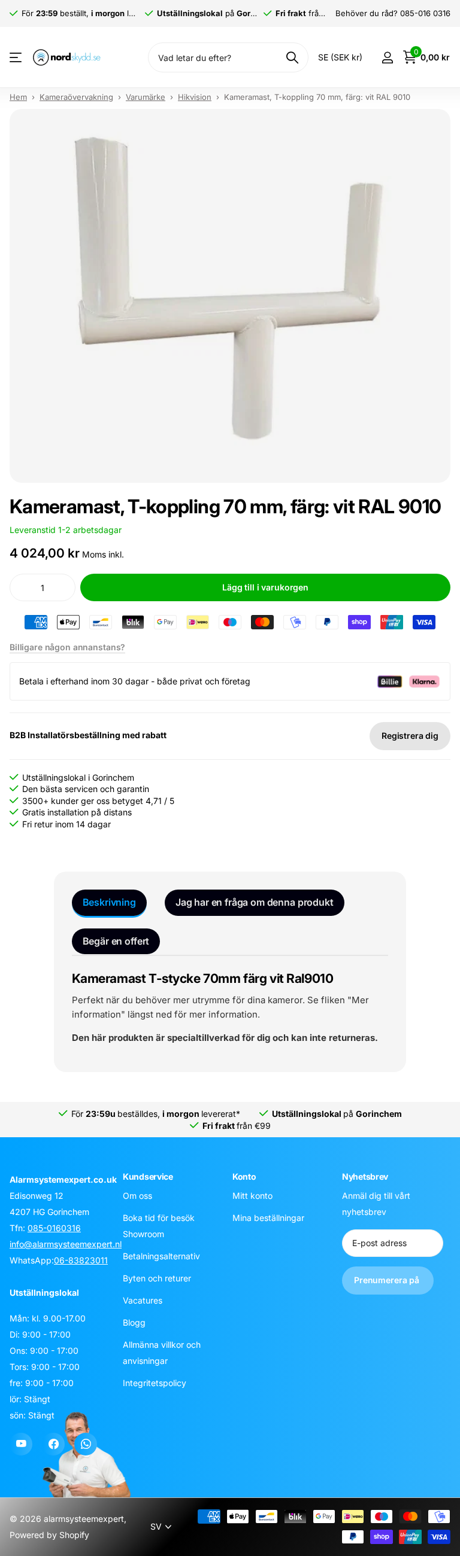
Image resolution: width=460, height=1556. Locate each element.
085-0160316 (54, 1228)
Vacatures (142, 1300)
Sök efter (292, 57)
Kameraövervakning (76, 97)
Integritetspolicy (154, 1383)
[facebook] (53, 1444)
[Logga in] (387, 57)
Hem (18, 97)
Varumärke (145, 97)
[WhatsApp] (85, 1444)
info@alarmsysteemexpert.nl (66, 1244)
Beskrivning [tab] (109, 902)
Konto (244, 1176)
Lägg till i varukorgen (265, 587)
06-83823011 (81, 1260)
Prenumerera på (388, 1280)
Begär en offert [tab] (116, 941)
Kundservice (148, 1176)
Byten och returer (157, 1278)
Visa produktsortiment (16, 58)
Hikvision (194, 97)
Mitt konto (252, 1195)
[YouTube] (21, 1444)
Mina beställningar (268, 1218)
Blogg (134, 1322)
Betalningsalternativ (161, 1256)
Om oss (137, 1195)
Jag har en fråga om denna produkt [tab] (254, 902)
